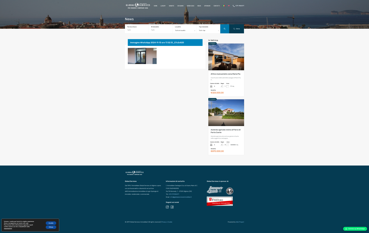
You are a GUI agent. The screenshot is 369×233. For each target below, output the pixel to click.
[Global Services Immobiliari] (138, 8)
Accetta (51, 223)
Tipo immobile (203, 27)
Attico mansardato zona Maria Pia (225, 74)
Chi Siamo (180, 6)
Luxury (163, 6)
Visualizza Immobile (226, 65)
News (199, 6)
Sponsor (207, 6)
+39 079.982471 (173, 194)
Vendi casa (190, 6)
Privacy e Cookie (166, 222)
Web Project (240, 222)
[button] (355, 229)
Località (178, 27)
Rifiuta (51, 227)
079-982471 (240, 6)
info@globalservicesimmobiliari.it (181, 197)
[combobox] (184, 31)
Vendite (171, 6)
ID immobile (155, 27)
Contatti (217, 6)
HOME (155, 6)
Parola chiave (132, 27)
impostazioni (8, 228)
